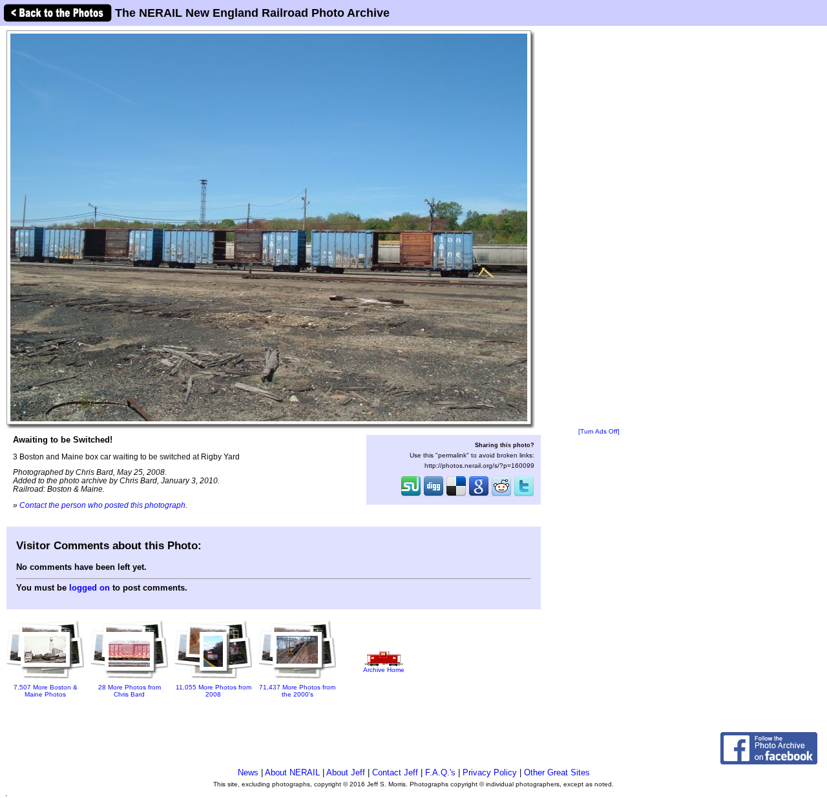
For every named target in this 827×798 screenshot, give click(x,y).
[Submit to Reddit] (501, 495)
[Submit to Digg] (433, 495)
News (248, 772)
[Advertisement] (599, 227)
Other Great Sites (557, 772)
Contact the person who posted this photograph (102, 505)
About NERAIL (292, 772)
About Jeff (345, 772)
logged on (89, 588)
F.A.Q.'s (440, 772)
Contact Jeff (395, 772)
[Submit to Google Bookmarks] (478, 495)
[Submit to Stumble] (411, 495)
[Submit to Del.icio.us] (456, 495)
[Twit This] (524, 495)
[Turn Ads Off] (599, 431)
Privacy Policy (490, 772)
